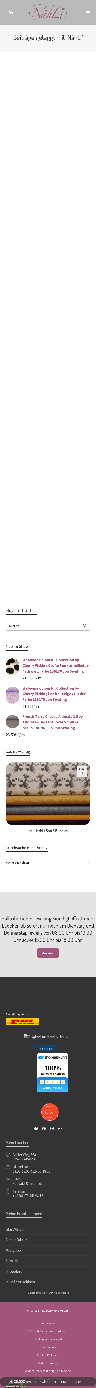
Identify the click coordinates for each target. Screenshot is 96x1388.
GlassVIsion (15, 1229)
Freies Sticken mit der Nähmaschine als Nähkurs (55, 161)
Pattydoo (13, 1250)
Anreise (48, 953)
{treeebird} (15, 1271)
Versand (65, 1292)
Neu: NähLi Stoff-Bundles (48, 830)
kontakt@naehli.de (28, 1183)
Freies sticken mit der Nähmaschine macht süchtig (55, 519)
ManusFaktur (16, 1239)
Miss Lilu (12, 1260)
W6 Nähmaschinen (20, 1281)
